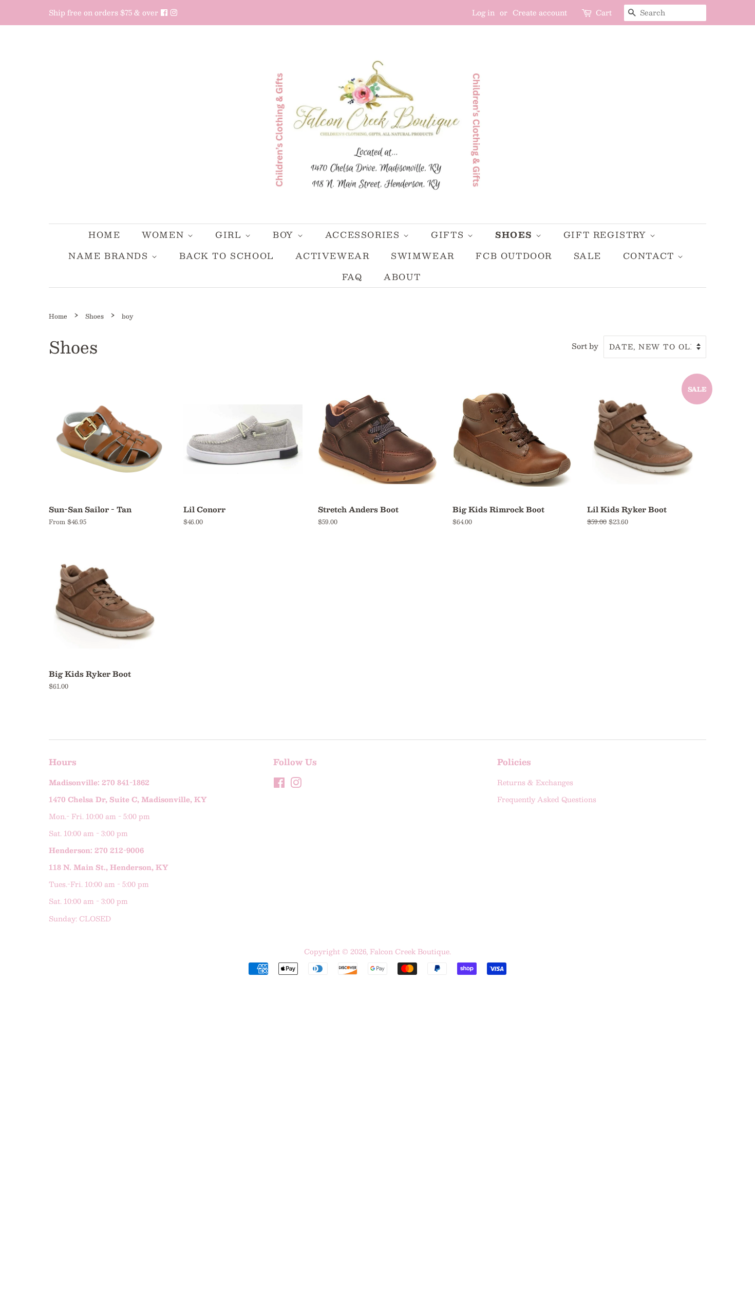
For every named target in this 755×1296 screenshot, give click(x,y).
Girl (230, 235)
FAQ (352, 277)
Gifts (449, 235)
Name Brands (110, 256)
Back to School (226, 256)
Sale (587, 256)
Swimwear (423, 256)
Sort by (585, 346)
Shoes (515, 235)
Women (164, 235)
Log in (483, 12)
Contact (650, 256)
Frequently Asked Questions (546, 799)
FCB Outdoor (514, 256)
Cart (604, 12)
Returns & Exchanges (535, 782)
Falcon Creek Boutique (409, 951)
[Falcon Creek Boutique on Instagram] (173, 12)
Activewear (332, 256)
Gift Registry (606, 235)
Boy (285, 235)
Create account (540, 12)
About (402, 277)
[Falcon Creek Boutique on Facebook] (165, 12)
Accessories (364, 235)
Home (104, 235)
